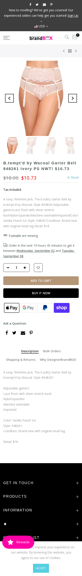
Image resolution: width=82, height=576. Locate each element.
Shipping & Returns (20, 360)
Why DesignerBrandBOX (58, 360)
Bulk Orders (52, 351)
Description (30, 351)
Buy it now (41, 293)
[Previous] (9, 98)
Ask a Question (14, 323)
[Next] (72, 98)
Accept (41, 568)
